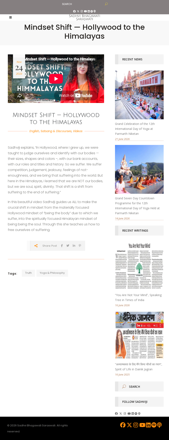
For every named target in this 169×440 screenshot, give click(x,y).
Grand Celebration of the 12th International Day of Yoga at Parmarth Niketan (135, 129)
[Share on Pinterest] (80, 245)
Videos (77, 131)
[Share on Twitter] (67, 245)
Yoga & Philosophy (52, 273)
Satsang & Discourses (56, 131)
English (34, 131)
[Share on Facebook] (62, 245)
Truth (28, 273)
